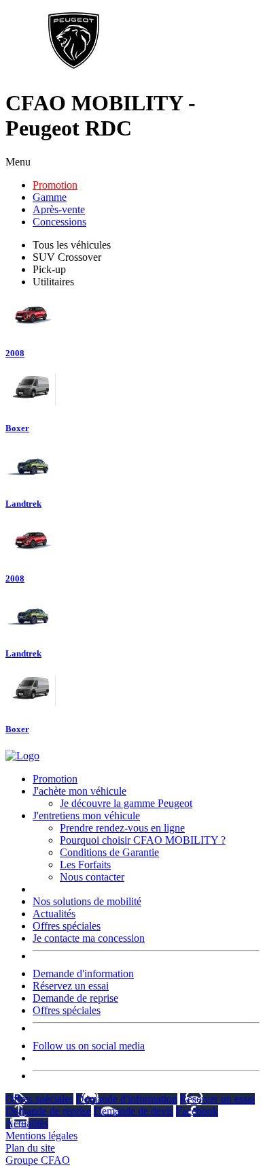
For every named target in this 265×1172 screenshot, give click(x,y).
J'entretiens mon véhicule (86, 815)
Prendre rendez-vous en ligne (122, 828)
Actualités (54, 913)
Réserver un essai (217, 1099)
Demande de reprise (75, 998)
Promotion (55, 185)
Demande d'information (83, 973)
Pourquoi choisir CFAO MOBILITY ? (143, 840)
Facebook (197, 1111)
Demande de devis (133, 1111)
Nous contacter (92, 877)
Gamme (50, 197)
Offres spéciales (67, 926)
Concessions (59, 221)
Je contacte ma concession (89, 938)
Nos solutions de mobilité (87, 901)
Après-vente (59, 209)
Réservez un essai (71, 986)
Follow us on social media (89, 1045)
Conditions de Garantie (109, 852)
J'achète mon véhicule (79, 791)
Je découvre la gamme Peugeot (126, 803)
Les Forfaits (85, 864)
